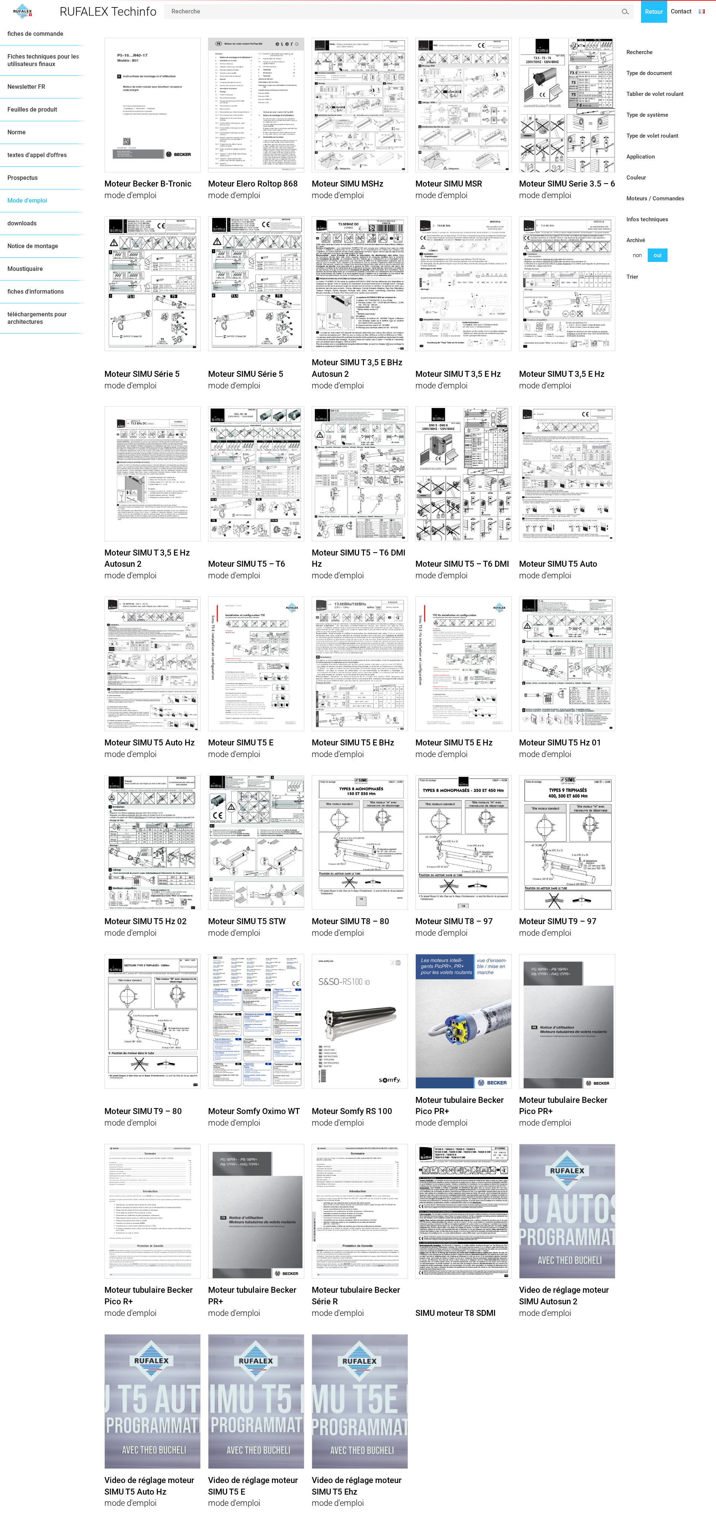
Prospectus (22, 177)
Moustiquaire (25, 268)
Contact (681, 11)
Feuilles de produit (32, 109)
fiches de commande (35, 33)
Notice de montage (32, 246)
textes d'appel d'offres (37, 155)
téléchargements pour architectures (37, 318)
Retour (654, 11)
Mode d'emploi (27, 200)
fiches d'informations (35, 291)
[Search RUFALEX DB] (625, 11)
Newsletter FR (26, 86)
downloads (22, 223)
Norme (16, 132)
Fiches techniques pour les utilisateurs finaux (43, 60)
